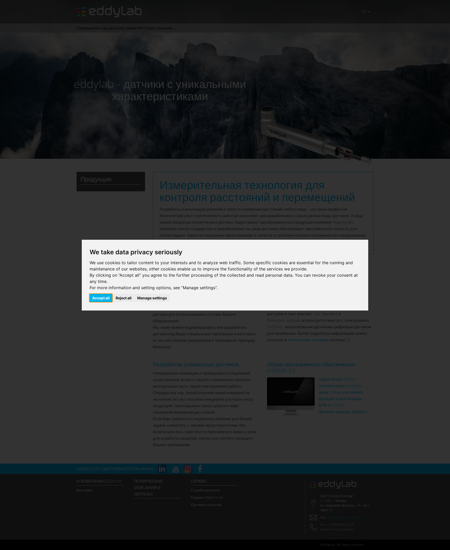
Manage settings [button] (152, 298)
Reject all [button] (124, 298)
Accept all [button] (101, 298)
